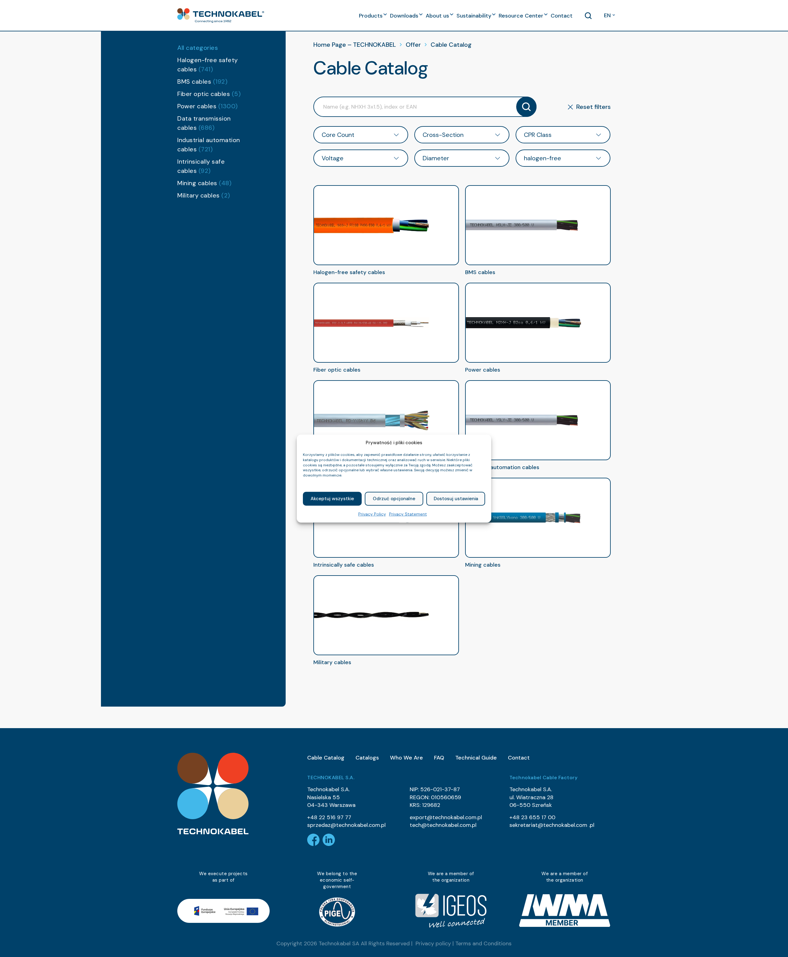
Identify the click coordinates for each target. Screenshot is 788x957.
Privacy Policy (372, 514)
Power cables (207, 106)
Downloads (404, 15)
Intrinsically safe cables (201, 166)
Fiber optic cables (209, 94)
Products (371, 15)
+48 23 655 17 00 (532, 817)
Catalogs (367, 757)
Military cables (203, 195)
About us (437, 15)
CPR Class (538, 135)
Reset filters (593, 107)
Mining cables (204, 183)
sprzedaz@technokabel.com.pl (346, 825)
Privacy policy (433, 943)
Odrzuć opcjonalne (394, 499)
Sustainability (473, 15)
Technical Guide (476, 757)
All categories (197, 48)
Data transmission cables (204, 123)
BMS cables (202, 82)
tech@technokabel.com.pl (443, 825)
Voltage (333, 158)
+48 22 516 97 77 (329, 817)
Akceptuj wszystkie (332, 499)
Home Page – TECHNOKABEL (354, 45)
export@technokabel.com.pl (446, 817)
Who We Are (406, 757)
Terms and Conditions (483, 943)
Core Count (338, 135)
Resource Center (521, 15)
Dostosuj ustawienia (456, 499)
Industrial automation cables (208, 144)
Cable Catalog (325, 757)
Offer (413, 45)
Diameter (436, 158)
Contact (562, 15)
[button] (220, 16)
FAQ (439, 757)
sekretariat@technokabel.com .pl (551, 825)
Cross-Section (443, 135)
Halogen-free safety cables (207, 64)
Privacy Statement (408, 514)
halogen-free (542, 158)
